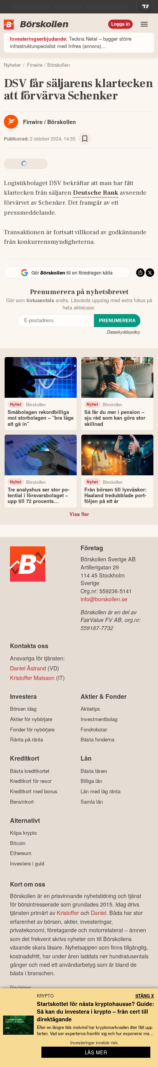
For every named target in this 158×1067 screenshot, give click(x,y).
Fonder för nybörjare (32, 729)
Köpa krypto (23, 832)
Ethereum (20, 853)
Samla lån (92, 801)
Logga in (120, 24)
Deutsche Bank (95, 193)
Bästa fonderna (97, 739)
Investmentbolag (99, 719)
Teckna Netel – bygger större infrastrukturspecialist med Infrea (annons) (71, 42)
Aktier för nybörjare (31, 719)
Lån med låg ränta (100, 791)
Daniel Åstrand (28, 668)
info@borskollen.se (104, 599)
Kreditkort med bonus (34, 791)
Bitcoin (17, 843)
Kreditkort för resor (30, 781)
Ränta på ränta (26, 739)
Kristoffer (68, 912)
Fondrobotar (94, 729)
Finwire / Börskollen (49, 122)
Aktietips (90, 708)
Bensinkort (22, 801)
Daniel (98, 912)
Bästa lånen (94, 770)
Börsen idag (23, 708)
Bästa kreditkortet (29, 770)
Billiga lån (91, 781)
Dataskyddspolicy (123, 332)
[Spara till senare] (85, 138)
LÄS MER (96, 1052)
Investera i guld (27, 863)
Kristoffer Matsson (32, 677)
